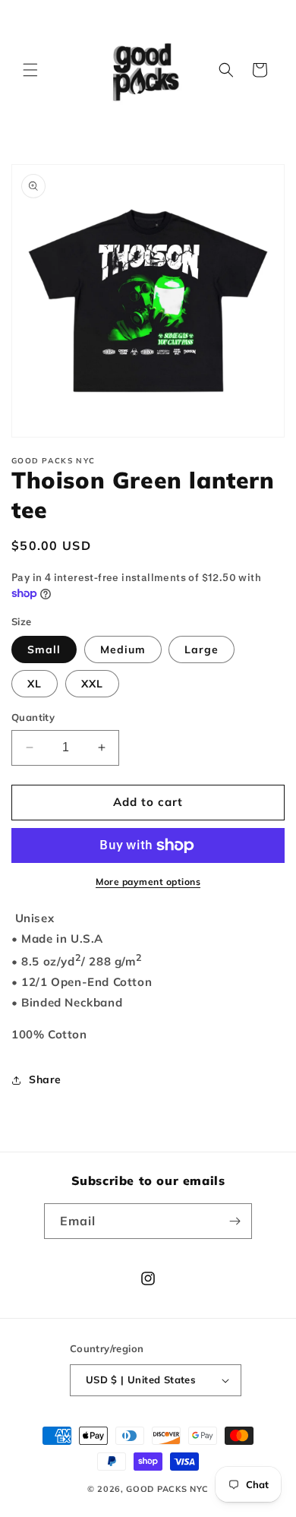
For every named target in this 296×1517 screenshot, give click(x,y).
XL (34, 684)
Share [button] (45, 1079)
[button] (30, 70)
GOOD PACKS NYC (167, 1489)
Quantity (33, 717)
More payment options (148, 881)
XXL (92, 684)
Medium (123, 649)
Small (44, 649)
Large (201, 649)
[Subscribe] (234, 1221)
